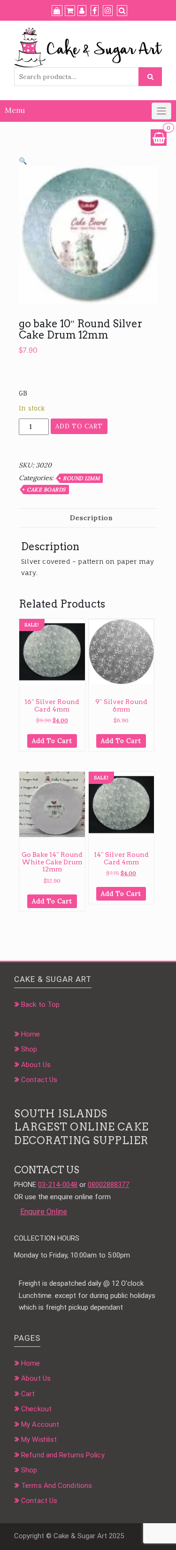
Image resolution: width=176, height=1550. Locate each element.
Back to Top (40, 1004)
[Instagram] (108, 11)
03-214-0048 (57, 1184)
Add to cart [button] (52, 741)
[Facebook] (95, 11)
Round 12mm (81, 478)
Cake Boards (46, 489)
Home (30, 1034)
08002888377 (108, 1184)
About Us (36, 1064)
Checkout (36, 1409)
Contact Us (39, 1080)
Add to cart (79, 426)
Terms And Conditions (56, 1485)
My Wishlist (39, 1439)
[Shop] (57, 11)
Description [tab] (91, 518)
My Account (40, 1424)
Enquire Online (43, 1211)
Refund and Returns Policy (63, 1455)
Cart (28, 1394)
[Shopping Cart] (159, 137)
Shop (29, 1049)
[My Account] (81, 11)
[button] (23, 161)
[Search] (122, 11)
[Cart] (70, 11)
